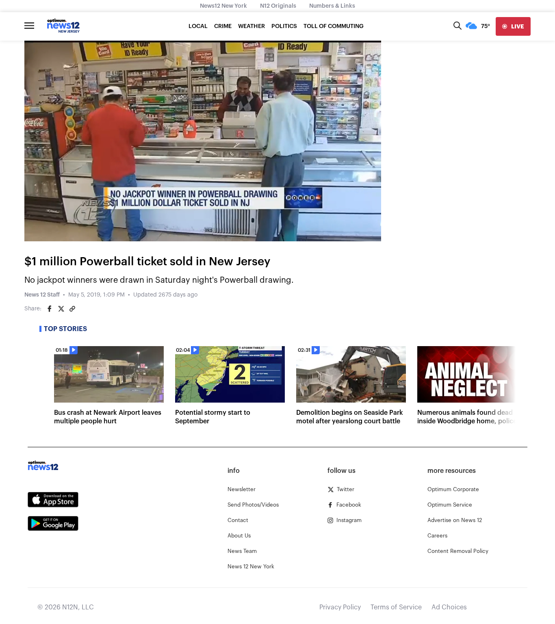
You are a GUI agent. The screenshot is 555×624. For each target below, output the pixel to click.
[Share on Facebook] (49, 309)
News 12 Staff (42, 295)
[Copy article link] (72, 309)
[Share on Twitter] (61, 309)
